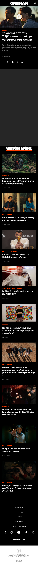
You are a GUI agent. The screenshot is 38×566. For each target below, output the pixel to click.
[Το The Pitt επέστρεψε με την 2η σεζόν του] (19, 276)
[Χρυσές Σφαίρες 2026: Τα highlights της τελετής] (19, 239)
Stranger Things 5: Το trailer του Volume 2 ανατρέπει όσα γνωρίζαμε (17, 488)
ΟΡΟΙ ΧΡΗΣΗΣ (19, 522)
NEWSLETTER (19, 539)
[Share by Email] (22, 62)
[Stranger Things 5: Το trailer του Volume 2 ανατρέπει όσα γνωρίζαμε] (19, 470)
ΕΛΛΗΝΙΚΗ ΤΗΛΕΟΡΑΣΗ (12, 288)
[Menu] (3, 3)
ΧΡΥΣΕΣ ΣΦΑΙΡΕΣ (9, 251)
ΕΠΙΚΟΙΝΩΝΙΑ (19, 507)
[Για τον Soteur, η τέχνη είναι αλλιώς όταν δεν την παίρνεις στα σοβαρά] (19, 312)
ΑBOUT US (19, 517)
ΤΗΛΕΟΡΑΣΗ (7, 215)
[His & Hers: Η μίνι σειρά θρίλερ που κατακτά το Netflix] (19, 202)
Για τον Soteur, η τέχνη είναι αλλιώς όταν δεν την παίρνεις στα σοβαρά (18, 330)
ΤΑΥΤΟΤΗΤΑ (19, 512)
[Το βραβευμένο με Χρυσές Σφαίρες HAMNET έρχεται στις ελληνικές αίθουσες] (19, 163)
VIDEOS (5, 30)
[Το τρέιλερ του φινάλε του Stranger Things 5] (19, 433)
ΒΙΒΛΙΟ (5, 325)
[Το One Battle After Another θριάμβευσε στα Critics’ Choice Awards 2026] (19, 394)
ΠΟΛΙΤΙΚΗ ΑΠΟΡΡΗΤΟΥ (19, 527)
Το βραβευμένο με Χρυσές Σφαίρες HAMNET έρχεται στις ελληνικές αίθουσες (18, 181)
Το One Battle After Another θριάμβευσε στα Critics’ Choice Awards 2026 (18, 412)
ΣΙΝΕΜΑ (5, 175)
